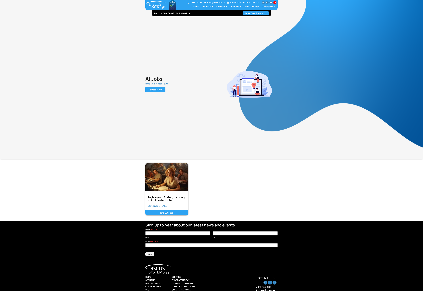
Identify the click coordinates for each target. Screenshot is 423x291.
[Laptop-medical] (274, 2)
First (147, 237)
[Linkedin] (267, 2)
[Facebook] (263, 2)
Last (214, 237)
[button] (207, 6)
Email (151, 241)
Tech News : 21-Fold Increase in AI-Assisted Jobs (166, 198)
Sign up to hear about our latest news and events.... (192, 225)
